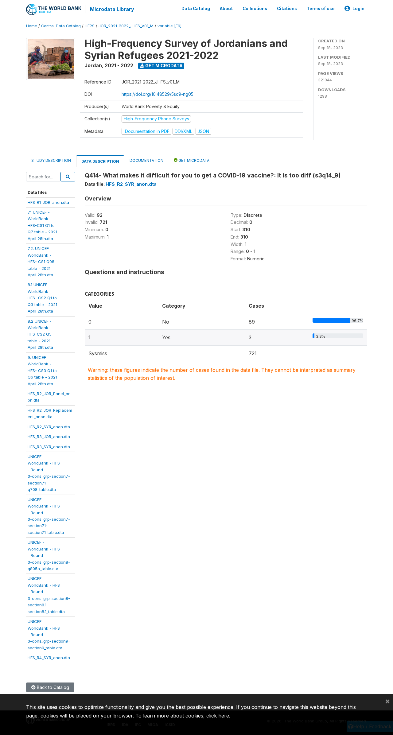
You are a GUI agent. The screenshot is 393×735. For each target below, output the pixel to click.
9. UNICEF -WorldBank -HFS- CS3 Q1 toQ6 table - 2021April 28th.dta (42, 370)
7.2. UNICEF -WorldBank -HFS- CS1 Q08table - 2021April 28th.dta (41, 261)
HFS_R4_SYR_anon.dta (49, 657)
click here (217, 716)
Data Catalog (195, 8)
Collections (255, 8)
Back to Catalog (52, 687)
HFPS (90, 26)
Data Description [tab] (100, 161)
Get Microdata (163, 65)
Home (31, 26)
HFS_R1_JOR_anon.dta (48, 202)
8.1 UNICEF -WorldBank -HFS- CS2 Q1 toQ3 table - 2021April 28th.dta (42, 297)
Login (358, 8)
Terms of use (321, 8)
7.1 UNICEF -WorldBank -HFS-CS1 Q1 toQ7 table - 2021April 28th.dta (42, 225)
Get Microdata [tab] (193, 160)
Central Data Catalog (61, 26)
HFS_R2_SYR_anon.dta (49, 426)
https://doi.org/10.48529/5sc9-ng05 (157, 94)
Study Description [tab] (51, 160)
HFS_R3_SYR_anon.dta (49, 446)
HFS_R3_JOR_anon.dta (49, 436)
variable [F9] (169, 26)
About (226, 8)
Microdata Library (112, 9)
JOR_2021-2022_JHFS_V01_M (126, 26)
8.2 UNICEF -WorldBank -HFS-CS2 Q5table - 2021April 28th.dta (40, 334)
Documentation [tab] (146, 160)
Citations (287, 8)
